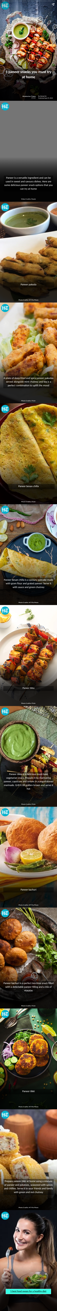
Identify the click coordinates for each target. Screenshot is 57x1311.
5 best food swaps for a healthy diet (28, 1291)
